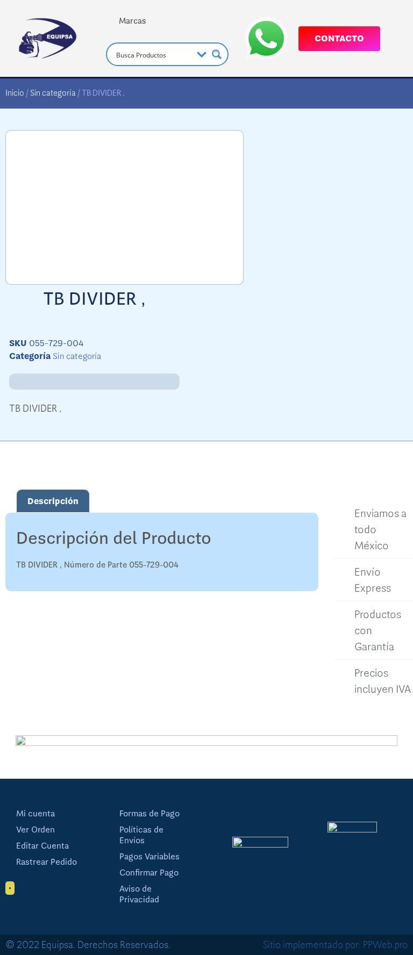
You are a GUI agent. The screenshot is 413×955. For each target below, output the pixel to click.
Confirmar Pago (149, 873)
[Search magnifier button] (216, 54)
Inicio (14, 93)
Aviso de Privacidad (139, 894)
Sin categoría (53, 93)
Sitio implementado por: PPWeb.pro (335, 944)
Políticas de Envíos (141, 835)
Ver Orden (35, 830)
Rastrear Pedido (46, 862)
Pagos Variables (149, 857)
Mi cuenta (35, 814)
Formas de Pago (149, 814)
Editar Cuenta (42, 846)
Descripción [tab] (53, 501)
